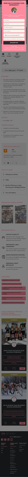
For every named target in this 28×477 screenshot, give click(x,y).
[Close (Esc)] (24, 2)
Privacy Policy (14, 46)
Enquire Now (14, 43)
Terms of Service (18, 49)
